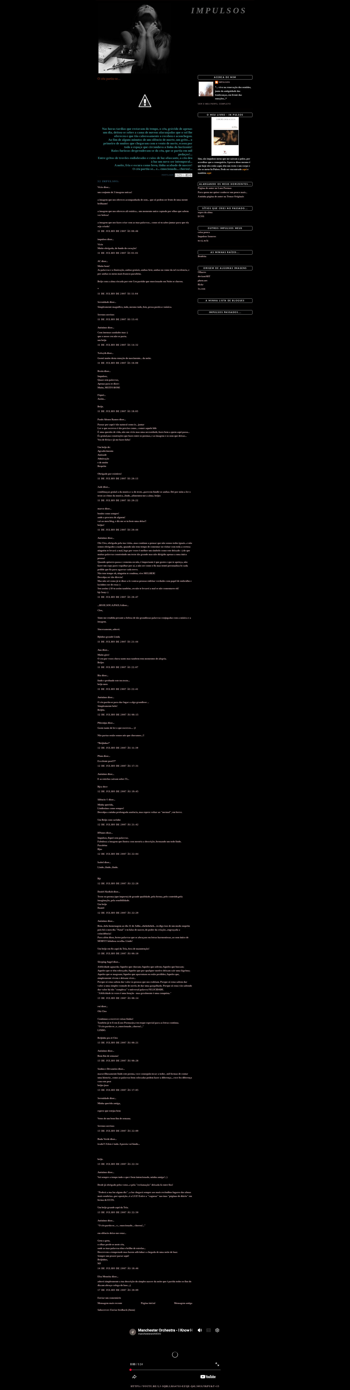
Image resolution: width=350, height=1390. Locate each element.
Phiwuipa (102, 722)
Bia (99, 675)
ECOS (201, 216)
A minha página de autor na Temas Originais (221, 196)
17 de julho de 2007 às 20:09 (118, 1290)
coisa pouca (204, 232)
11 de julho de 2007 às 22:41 (118, 689)
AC (99, 261)
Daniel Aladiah (105, 891)
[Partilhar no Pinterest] (190, 175)
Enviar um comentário (109, 1297)
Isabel (101, 862)
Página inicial (148, 1303)
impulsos (102, 239)
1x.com (201, 288)
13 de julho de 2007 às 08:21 (118, 1042)
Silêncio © (103, 799)
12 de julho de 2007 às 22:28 (118, 883)
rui (99, 1006)
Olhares (202, 272)
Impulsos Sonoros (207, 236)
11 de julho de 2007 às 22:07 (118, 667)
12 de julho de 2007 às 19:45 (118, 791)
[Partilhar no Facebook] (187, 175)
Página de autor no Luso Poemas (215, 188)
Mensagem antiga (183, 1303)
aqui (244, 169)
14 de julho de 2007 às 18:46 (118, 1268)
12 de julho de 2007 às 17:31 (118, 765)
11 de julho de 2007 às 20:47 (118, 597)
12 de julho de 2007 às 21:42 (118, 824)
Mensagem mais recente (110, 1303)
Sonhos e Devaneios (108, 1068)
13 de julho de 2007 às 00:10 (118, 953)
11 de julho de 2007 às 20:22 (118, 500)
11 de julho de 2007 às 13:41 (118, 319)
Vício (100, 187)
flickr (200, 284)
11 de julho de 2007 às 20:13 (118, 478)
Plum (100, 756)
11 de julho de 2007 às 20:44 (118, 529)
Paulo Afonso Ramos (108, 419)
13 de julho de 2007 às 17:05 (118, 1090)
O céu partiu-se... (109, 78)
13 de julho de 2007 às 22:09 (118, 1130)
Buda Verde (104, 1139)
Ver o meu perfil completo (214, 104)
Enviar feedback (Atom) (122, 1310)
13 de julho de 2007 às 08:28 (118, 1060)
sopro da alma (205, 212)
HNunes (102, 832)
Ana (100, 650)
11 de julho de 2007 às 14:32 (118, 344)
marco (101, 508)
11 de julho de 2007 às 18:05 (118, 411)
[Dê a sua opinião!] (180, 175)
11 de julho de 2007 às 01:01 (118, 253)
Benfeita (202, 256)
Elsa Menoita (105, 1276)
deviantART (204, 276)
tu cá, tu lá (203, 240)
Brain (101, 371)
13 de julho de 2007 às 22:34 (118, 1164)
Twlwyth (102, 353)
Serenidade (103, 302)
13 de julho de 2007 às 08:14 (118, 998)
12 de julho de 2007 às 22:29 (118, 912)
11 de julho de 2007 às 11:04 (118, 293)
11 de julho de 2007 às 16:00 (118, 363)
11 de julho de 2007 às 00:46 (118, 231)
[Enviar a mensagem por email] (176, 175)
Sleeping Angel (105, 961)
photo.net (202, 280)
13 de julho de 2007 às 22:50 (118, 1212)
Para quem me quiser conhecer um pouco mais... (222, 192)
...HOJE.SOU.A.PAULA (109, 605)
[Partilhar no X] (183, 175)
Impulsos (219, 10)
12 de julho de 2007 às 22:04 (118, 854)
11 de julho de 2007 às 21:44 (118, 641)
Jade (100, 487)
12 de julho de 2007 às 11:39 (118, 747)
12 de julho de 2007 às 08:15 (118, 714)
